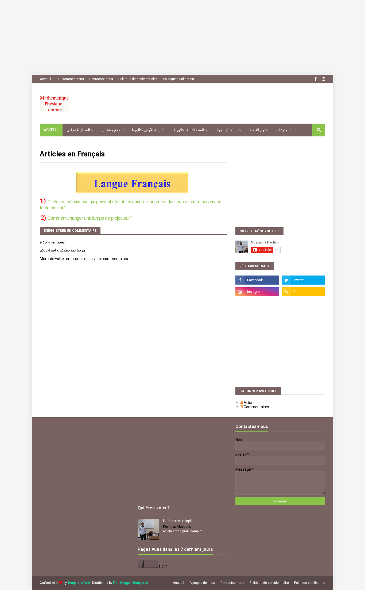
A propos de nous (202, 583)
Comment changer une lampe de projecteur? (89, 218)
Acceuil (45, 79)
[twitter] (303, 280)
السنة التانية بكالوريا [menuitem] (189, 130)
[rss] (303, 291)
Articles (250, 402)
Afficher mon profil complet (182, 531)
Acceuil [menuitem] (51, 130)
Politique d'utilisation (178, 79)
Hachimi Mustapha (179, 521)
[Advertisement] (160, 37)
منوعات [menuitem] (282, 130)
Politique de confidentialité (138, 79)
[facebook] (315, 79)
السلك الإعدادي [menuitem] (78, 130)
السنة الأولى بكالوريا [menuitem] (147, 130)
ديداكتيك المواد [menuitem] (227, 130)
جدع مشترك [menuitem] (111, 130)
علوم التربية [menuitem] (259, 130)
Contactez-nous (101, 79)
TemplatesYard (79, 583)
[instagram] (323, 79)
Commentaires (256, 407)
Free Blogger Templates (130, 583)
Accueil (178, 583)
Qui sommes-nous (70, 79)
